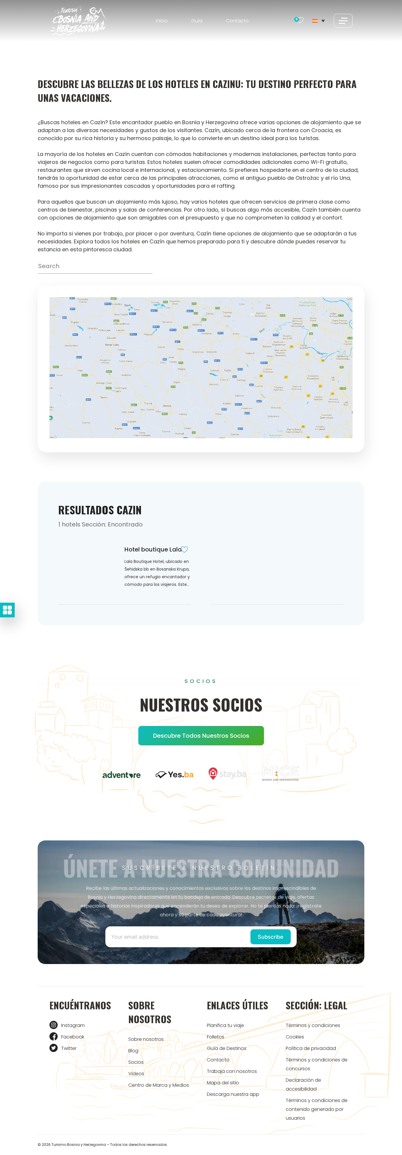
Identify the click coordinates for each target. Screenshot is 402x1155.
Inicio (162, 20)
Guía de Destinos (226, 1048)
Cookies (295, 1036)
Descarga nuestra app (233, 1094)
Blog (133, 1050)
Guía (196, 20)
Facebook (72, 1036)
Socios (136, 1062)
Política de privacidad (311, 1048)
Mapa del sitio (223, 1082)
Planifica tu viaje (225, 1025)
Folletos (215, 1036)
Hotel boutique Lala (153, 549)
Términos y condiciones (313, 1025)
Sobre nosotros (146, 1039)
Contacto (237, 20)
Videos (136, 1073)
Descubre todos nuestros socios (201, 736)
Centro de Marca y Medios (158, 1085)
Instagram (73, 1025)
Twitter (69, 1048)
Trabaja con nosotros (232, 1071)
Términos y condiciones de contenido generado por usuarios (317, 1109)
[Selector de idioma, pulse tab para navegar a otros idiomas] (318, 20)
